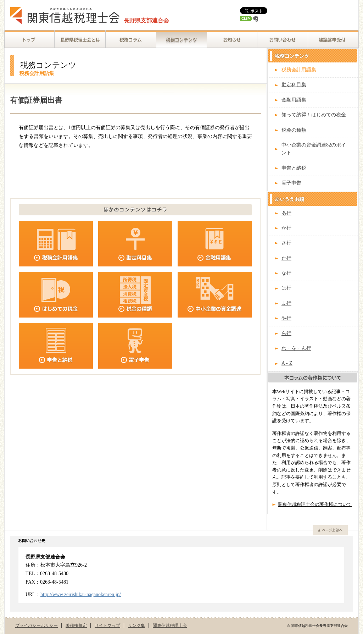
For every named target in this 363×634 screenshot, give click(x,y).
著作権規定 (76, 625)
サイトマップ (107, 625)
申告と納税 (293, 168)
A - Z (286, 363)
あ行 (286, 213)
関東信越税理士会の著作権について (315, 504)
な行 (286, 273)
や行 (286, 318)
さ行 (286, 243)
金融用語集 (293, 100)
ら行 (286, 333)
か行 (286, 228)
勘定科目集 (293, 84)
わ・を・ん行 (296, 348)
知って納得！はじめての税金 (313, 114)
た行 (286, 258)
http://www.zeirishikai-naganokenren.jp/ (80, 594)
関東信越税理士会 (170, 625)
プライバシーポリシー (36, 625)
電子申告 (291, 183)
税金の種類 (293, 130)
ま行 (286, 303)
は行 (286, 288)
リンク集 (136, 625)
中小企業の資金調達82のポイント (313, 148)
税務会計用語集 (298, 69)
